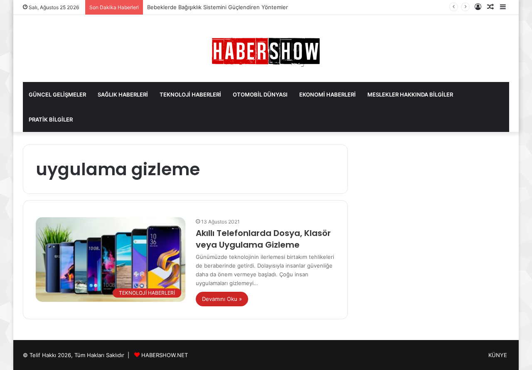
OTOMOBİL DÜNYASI (260, 94)
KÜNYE (497, 355)
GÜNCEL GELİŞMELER (57, 94)
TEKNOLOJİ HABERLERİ (190, 94)
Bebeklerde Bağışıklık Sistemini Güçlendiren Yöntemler (217, 7)
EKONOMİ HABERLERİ (327, 94)
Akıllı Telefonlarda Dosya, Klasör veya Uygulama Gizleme (263, 239)
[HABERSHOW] (266, 50)
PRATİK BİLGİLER (51, 119)
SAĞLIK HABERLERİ (123, 94)
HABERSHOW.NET (164, 355)
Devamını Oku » (222, 299)
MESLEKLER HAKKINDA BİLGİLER (410, 94)
